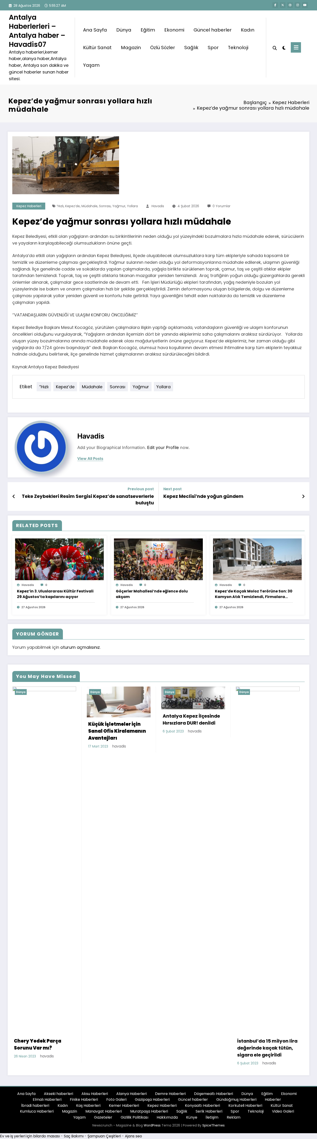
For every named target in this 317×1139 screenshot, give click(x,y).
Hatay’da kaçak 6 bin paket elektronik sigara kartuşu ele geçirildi (265, 736)
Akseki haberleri (58, 1093)
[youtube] (305, 5)
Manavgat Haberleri (103, 1111)
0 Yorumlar (221, 206)
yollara (132, 206)
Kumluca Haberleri (37, 1111)
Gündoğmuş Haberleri (236, 1099)
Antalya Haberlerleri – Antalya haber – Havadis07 (37, 30)
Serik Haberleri (209, 1111)
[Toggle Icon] (296, 47)
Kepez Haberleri (28, 206)
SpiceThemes (213, 1125)
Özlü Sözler (162, 47)
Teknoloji (238, 47)
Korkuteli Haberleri (245, 1105)
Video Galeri (283, 1111)
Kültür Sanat (97, 47)
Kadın (247, 30)
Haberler (273, 1099)
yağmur (118, 206)
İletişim (212, 1117)
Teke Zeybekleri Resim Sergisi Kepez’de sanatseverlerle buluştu (88, 499)
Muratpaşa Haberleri (149, 1111)
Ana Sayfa (95, 30)
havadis (158, 206)
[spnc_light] (283, 47)
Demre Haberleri (170, 1093)
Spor (213, 47)
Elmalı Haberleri (47, 1099)
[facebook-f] (275, 5)
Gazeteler (103, 1117)
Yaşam (91, 65)
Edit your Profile (163, 447)
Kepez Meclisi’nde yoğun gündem (203, 496)
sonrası (105, 206)
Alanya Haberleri (131, 1093)
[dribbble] (290, 5)
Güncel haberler (213, 30)
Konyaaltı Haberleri (202, 1105)
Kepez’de (72, 206)
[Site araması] (275, 47)
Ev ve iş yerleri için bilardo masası (30, 1136)
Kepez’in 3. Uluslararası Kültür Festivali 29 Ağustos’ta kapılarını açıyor (55, 594)
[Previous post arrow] (13, 496)
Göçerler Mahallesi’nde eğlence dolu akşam (152, 594)
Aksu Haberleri (94, 1093)
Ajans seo (133, 1136)
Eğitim (148, 30)
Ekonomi (174, 30)
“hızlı (60, 206)
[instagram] (297, 5)
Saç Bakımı (74, 1136)
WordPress (152, 1125)
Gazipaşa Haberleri (152, 1099)
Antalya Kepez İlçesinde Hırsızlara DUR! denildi (117, 719)
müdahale (89, 206)
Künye (191, 1117)
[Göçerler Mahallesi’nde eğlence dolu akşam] (158, 559)
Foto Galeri (116, 1099)
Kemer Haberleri (124, 1105)
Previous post (141, 489)
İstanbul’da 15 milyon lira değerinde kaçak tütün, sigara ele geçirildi (193, 1048)
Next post (172, 489)
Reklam (233, 1117)
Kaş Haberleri (88, 1105)
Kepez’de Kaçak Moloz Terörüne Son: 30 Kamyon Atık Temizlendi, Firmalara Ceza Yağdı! (253, 594)
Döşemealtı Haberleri (213, 1093)
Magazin (131, 47)
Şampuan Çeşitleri (104, 1136)
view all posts (90, 458)
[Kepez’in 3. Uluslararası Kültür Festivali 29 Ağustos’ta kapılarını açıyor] (59, 559)
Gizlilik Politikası (134, 1117)
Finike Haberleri (84, 1099)
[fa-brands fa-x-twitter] (282, 5)
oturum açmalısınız (80, 647)
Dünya (123, 30)
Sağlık (191, 47)
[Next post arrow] (303, 496)
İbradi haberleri (35, 1105)
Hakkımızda (167, 1117)
